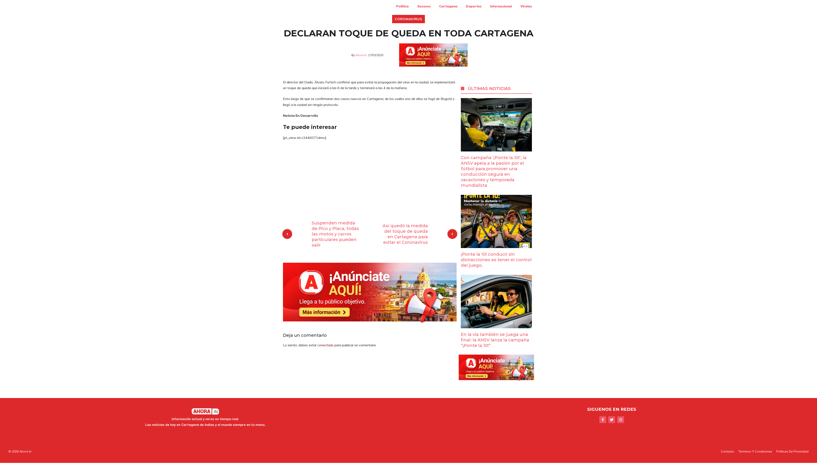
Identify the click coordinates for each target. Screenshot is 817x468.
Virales (526, 6)
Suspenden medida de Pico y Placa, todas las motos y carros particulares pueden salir (335, 234)
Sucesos (424, 6)
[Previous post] (287, 234)
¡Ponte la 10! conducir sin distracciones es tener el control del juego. (496, 260)
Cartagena (448, 6)
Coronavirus (409, 19)
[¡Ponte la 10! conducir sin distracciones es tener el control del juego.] (496, 245)
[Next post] (452, 234)
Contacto (727, 451)
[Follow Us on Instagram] (620, 419)
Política (402, 6)
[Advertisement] (370, 175)
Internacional (501, 6)
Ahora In (361, 55)
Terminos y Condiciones (755, 451)
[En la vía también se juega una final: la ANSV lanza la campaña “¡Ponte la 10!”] (496, 325)
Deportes (473, 6)
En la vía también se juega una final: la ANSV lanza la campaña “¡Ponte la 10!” (495, 340)
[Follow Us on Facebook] (602, 419)
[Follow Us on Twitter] (611, 419)
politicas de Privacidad (792, 451)
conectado (325, 345)
